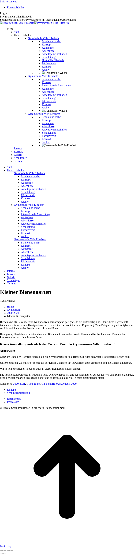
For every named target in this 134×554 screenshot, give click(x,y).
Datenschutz (14, 398)
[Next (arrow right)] (4, 553)
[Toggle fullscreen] (8, 550)
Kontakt (11, 389)
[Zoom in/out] (11, 550)
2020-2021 (19, 383)
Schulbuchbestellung (18, 392)
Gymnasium (33, 383)
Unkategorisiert (49, 383)
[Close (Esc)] (1, 550)
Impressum (13, 401)
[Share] (4, 550)
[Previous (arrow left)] (1, 553)
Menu (10, 28)
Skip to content (8, 1)
